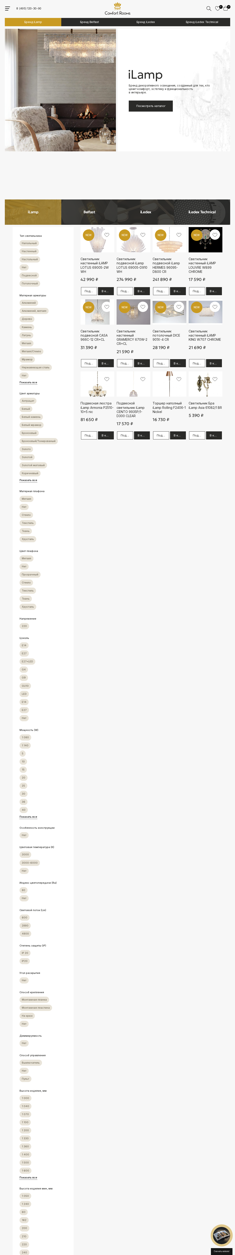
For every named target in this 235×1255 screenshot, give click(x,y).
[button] (222, 1235)
